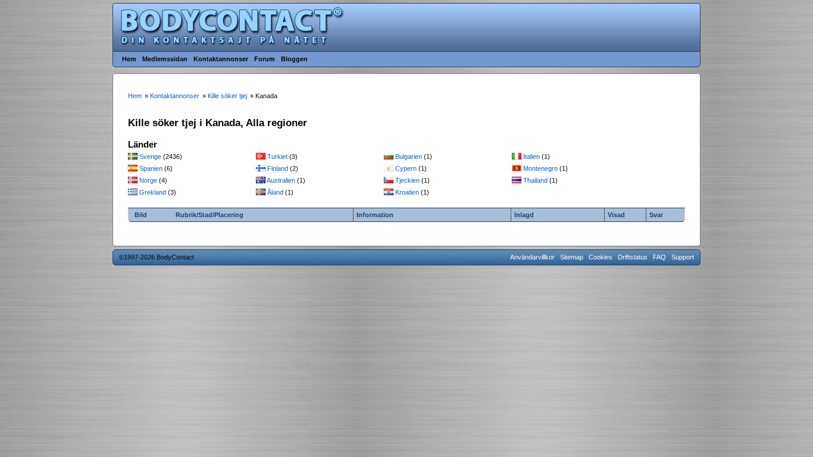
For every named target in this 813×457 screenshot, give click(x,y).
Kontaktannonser (220, 58)
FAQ (659, 257)
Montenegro (540, 168)
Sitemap (571, 257)
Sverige (150, 156)
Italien (531, 156)
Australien (281, 180)
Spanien (150, 168)
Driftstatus (633, 257)
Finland (277, 168)
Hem (129, 58)
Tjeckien (407, 180)
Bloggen (294, 58)
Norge (148, 180)
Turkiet (277, 156)
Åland (275, 192)
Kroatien (407, 192)
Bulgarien (408, 156)
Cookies (600, 257)
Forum (264, 58)
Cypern (406, 168)
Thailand (535, 180)
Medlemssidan (164, 58)
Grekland (152, 192)
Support (682, 257)
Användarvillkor (532, 257)
